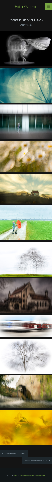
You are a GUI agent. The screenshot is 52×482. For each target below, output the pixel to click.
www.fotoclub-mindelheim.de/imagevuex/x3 (29, 475)
